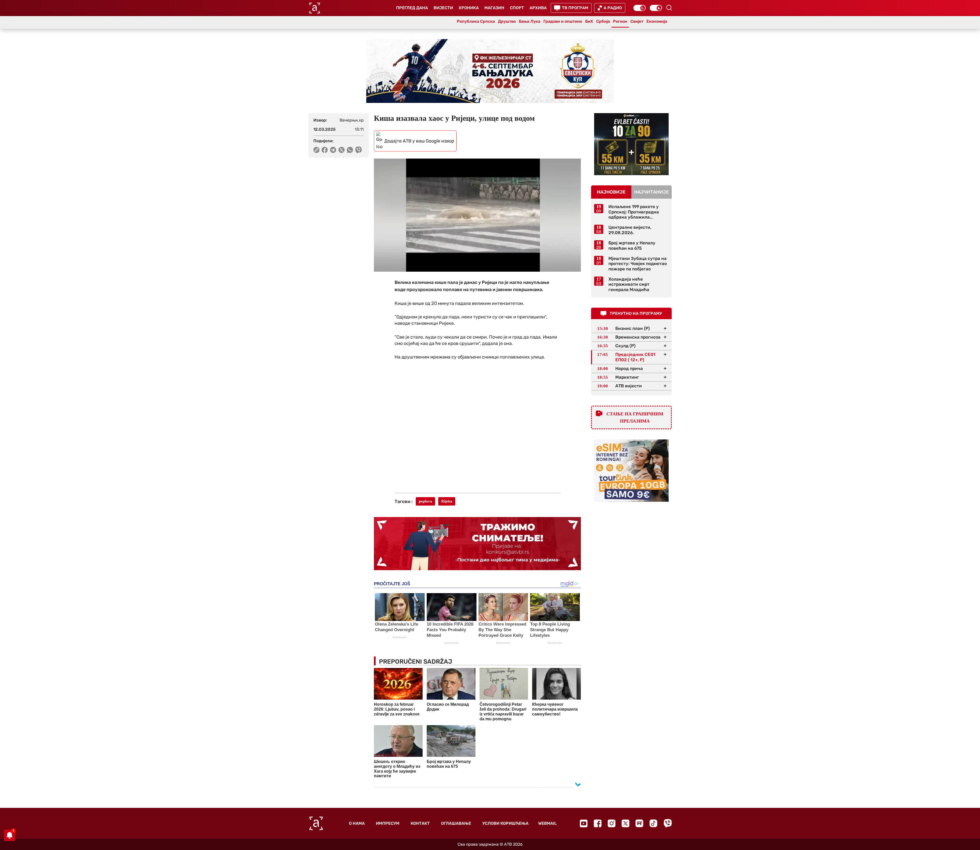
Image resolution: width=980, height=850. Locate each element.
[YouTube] (583, 823)
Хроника (469, 7)
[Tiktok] (653, 823)
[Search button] (669, 7)
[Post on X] (341, 150)
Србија (603, 21)
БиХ (589, 21)
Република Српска (476, 21)
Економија (656, 21)
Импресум (387, 823)
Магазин (494, 7)
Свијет (636, 21)
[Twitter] (625, 823)
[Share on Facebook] (325, 150)
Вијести (443, 7)
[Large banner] (490, 71)
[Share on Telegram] (333, 150)
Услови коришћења (505, 823)
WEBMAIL (547, 823)
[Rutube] (639, 823)
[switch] (639, 8)
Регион (620, 21)
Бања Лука (529, 21)
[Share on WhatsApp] (350, 150)
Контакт (420, 823)
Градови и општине (562, 21)
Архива (538, 7)
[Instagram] (612, 823)
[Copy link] (316, 150)
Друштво (507, 21)
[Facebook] (598, 823)
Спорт (517, 7)
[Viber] (668, 823)
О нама (357, 823)
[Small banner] (631, 144)
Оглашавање (456, 823)
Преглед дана (412, 7)
